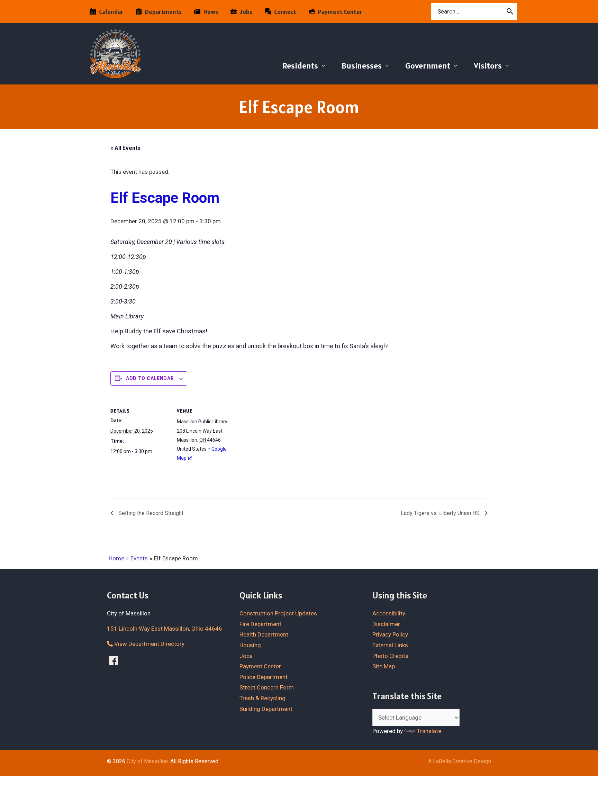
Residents (300, 65)
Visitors (488, 65)
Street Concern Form (266, 687)
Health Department (263, 634)
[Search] (510, 11)
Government (427, 65)
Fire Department (260, 624)
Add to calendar (150, 378)
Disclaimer (386, 624)
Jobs (246, 655)
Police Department (263, 677)
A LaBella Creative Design (459, 761)
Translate (429, 731)
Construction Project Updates (278, 613)
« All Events (125, 148)
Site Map (383, 666)
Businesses (362, 65)
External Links (390, 645)
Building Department (265, 708)
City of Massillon (147, 761)
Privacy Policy (390, 634)
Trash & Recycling (262, 698)
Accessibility (388, 613)
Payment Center (260, 666)
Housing (250, 645)
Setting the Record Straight (150, 513)
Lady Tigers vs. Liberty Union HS (441, 513)
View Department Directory (148, 643)
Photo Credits (390, 655)
